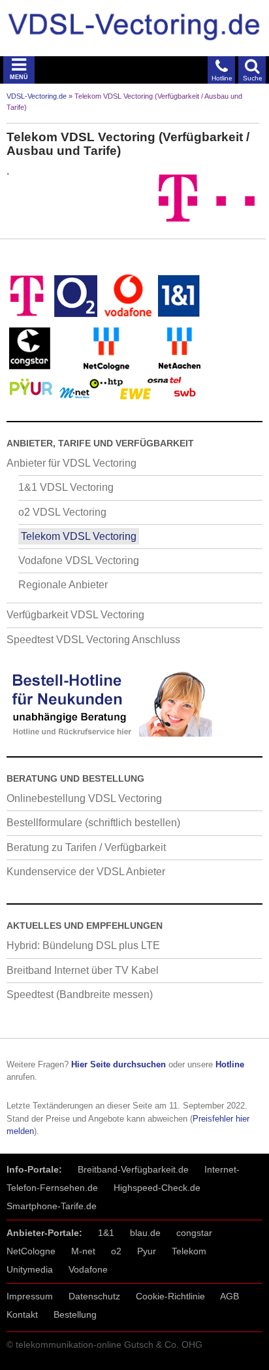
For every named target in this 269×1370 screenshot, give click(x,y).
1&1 (106, 1233)
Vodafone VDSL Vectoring (78, 560)
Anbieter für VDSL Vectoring (71, 463)
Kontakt (22, 1314)
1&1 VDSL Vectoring (66, 487)
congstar (194, 1233)
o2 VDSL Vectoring (62, 512)
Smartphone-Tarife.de (52, 1206)
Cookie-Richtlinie (170, 1296)
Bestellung (75, 1314)
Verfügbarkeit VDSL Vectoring (75, 614)
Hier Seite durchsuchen (118, 1064)
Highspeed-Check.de (157, 1187)
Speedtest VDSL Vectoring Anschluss (93, 639)
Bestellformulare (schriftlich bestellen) (93, 822)
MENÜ (19, 77)
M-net (83, 1251)
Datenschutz (94, 1296)
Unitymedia (30, 1269)
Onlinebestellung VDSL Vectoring (84, 798)
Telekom (189, 1251)
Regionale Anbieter (63, 584)
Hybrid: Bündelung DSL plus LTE (83, 945)
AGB (229, 1296)
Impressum (30, 1296)
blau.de (145, 1233)
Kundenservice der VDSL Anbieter (86, 871)
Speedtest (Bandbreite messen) (80, 994)
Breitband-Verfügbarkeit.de (133, 1169)
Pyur (146, 1251)
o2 (116, 1251)
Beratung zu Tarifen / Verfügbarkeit (86, 847)
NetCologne (31, 1251)
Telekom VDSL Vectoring (78, 536)
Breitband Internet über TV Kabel (83, 970)
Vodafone (88, 1269)
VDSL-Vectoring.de (37, 96)
